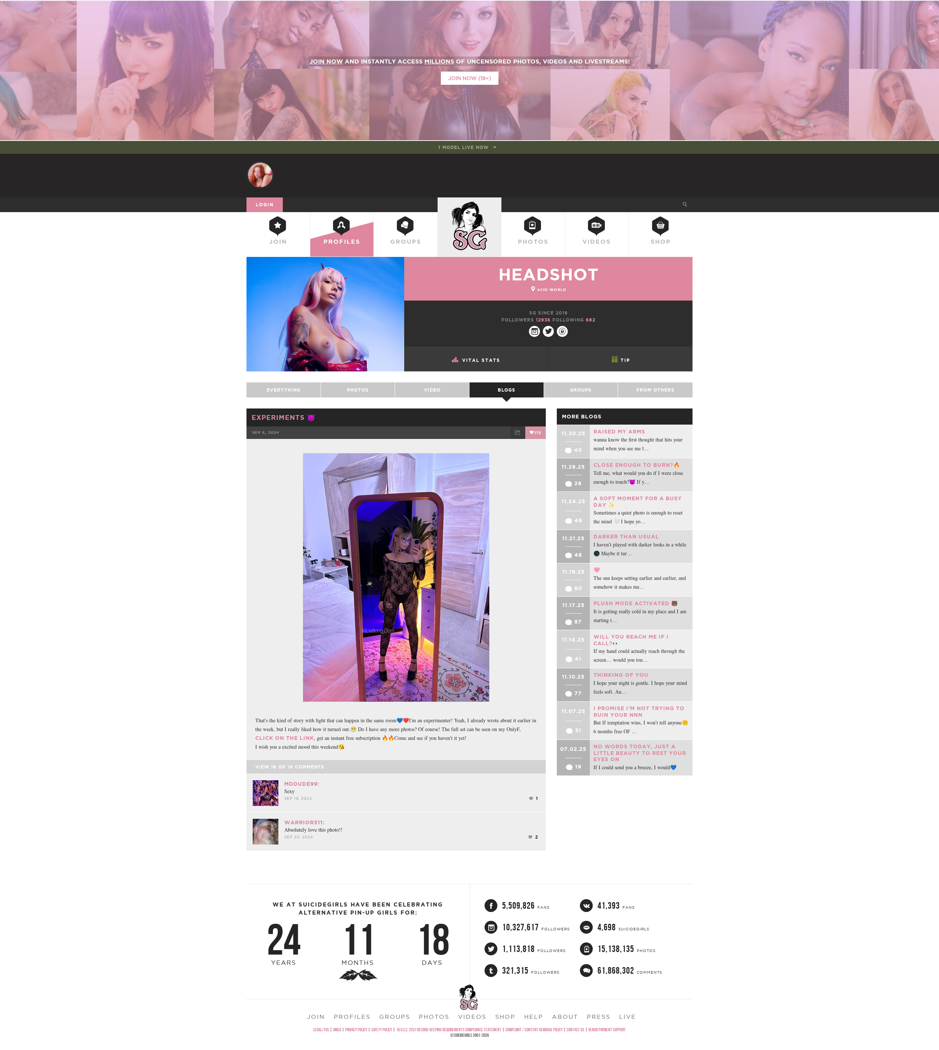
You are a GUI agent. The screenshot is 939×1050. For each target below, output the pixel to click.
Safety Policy (381, 1029)
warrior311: (304, 822)
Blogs (506, 390)
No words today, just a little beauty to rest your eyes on (639, 753)
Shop (661, 241)
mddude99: (301, 784)
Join (278, 241)
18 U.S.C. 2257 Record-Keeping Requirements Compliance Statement (448, 1029)
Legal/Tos (321, 1029)
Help (533, 1016)
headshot (548, 274)
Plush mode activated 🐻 (635, 603)
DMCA (337, 1029)
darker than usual (626, 536)
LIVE (627, 1016)
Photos (533, 241)
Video (432, 390)
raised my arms (619, 432)
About (565, 1016)
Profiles (342, 241)
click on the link (284, 738)
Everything (283, 390)
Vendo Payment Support (607, 1029)
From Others (655, 390)
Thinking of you (620, 675)
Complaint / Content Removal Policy (534, 1029)
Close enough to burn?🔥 (636, 465)
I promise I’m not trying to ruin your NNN (638, 711)
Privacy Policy (356, 1029)
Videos (596, 241)
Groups (405, 241)
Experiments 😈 (283, 417)
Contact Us (575, 1029)
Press (598, 1016)
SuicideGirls (469, 204)
